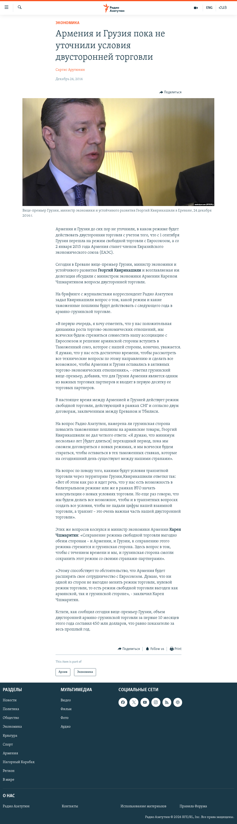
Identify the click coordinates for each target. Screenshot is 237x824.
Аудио (66, 727)
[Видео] (196, 8)
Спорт (8, 744)
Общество (11, 718)
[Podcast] (177, 702)
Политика (11, 709)
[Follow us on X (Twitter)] (133, 702)
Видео (66, 700)
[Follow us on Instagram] (155, 702)
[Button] (170, 92)
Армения (10, 753)
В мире (8, 780)
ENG (209, 8)
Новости (10, 700)
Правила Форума (193, 806)
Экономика (67, 23)
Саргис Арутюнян (70, 70)
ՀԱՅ (223, 8)
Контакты (70, 806)
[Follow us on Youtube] (144, 702)
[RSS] (166, 702)
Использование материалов (143, 806)
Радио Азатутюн (16, 806)
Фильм (66, 709)
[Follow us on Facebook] (122, 702)
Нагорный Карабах (18, 762)
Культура (10, 736)
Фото (65, 718)
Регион (9, 771)
